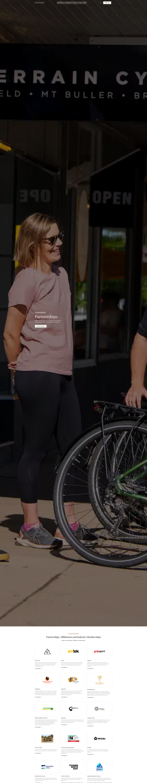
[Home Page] (39, 3)
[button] (61, 2)
